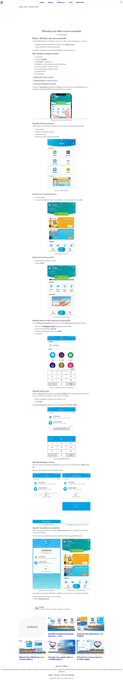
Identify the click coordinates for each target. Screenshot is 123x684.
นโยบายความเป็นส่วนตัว (67, 675)
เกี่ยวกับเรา (57, 675)
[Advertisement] (61, 19)
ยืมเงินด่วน (51, 2)
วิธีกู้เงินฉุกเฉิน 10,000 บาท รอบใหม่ (43, 77)
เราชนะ (25, 6)
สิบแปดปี (41, 607)
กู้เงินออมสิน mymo (44, 599)
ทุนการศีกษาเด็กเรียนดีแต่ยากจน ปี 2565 (45, 84)
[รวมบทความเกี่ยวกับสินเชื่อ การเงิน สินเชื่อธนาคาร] (121, 2)
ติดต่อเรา (51, 675)
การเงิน (71, 2)
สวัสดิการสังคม (80, 2)
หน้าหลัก (21, 6)
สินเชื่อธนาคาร (61, 2)
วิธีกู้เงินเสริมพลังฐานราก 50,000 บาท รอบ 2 (45, 80)
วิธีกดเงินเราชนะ (69, 44)
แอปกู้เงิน (41, 2)
